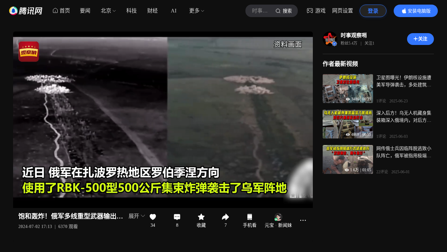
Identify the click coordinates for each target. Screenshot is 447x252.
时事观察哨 (354, 35)
